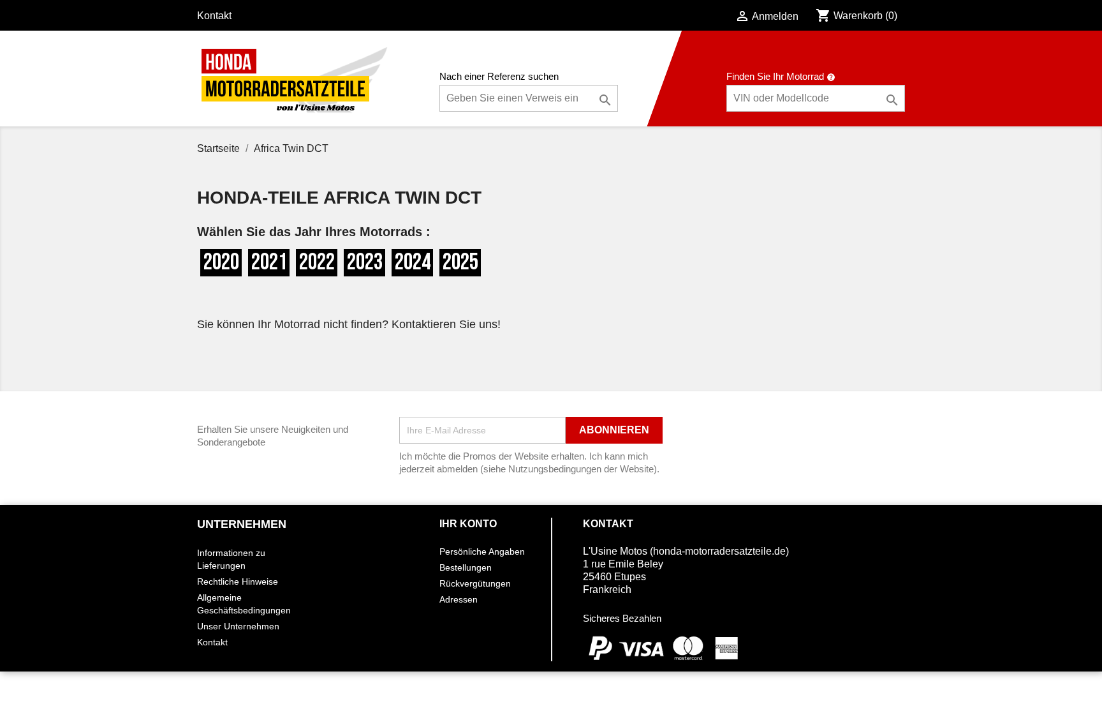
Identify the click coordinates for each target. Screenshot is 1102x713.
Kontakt (214, 15)
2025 (460, 262)
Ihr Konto (468, 523)
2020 (221, 262)
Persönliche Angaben (482, 551)
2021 (269, 262)
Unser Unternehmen (238, 626)
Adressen (458, 599)
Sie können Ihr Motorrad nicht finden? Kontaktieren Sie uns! (349, 324)
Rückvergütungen (475, 583)
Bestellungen (465, 567)
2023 (365, 262)
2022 (317, 262)
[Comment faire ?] (830, 76)
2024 (412, 262)
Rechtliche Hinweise (237, 581)
